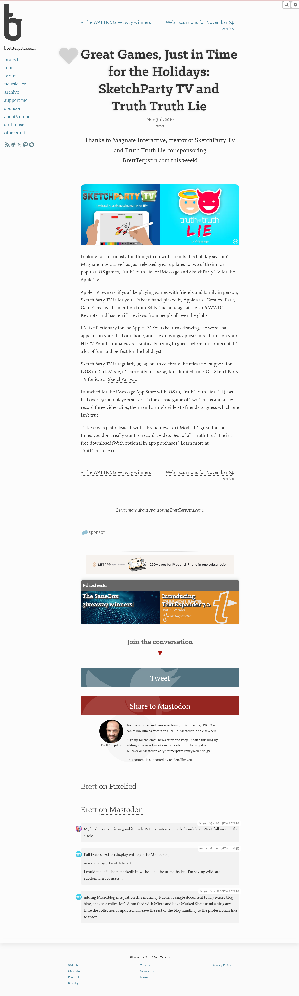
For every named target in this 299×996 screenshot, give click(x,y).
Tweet (160, 126)
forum (10, 76)
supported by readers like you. (171, 760)
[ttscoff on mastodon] (25, 144)
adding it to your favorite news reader (154, 745)
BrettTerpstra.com (20, 48)
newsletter (15, 84)
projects (12, 60)
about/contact (18, 116)
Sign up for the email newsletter (150, 740)
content (139, 760)
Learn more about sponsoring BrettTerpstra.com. (160, 510)
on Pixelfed (117, 787)
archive (11, 92)
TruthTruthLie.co (98, 451)
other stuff (15, 133)
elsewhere (209, 731)
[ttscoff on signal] (31, 144)
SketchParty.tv (122, 379)
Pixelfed (73, 977)
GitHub (172, 731)
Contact (145, 965)
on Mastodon (121, 810)
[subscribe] (7, 144)
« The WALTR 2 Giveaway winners (116, 22)
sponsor (12, 108)
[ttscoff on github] (13, 144)
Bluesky (132, 751)
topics (10, 68)
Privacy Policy (221, 965)
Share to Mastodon (160, 706)
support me (15, 100)
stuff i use (14, 124)
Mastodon (187, 731)
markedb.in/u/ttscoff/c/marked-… (112, 863)
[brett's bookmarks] (19, 144)
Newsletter (147, 971)
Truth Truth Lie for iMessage (150, 272)
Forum (144, 977)
